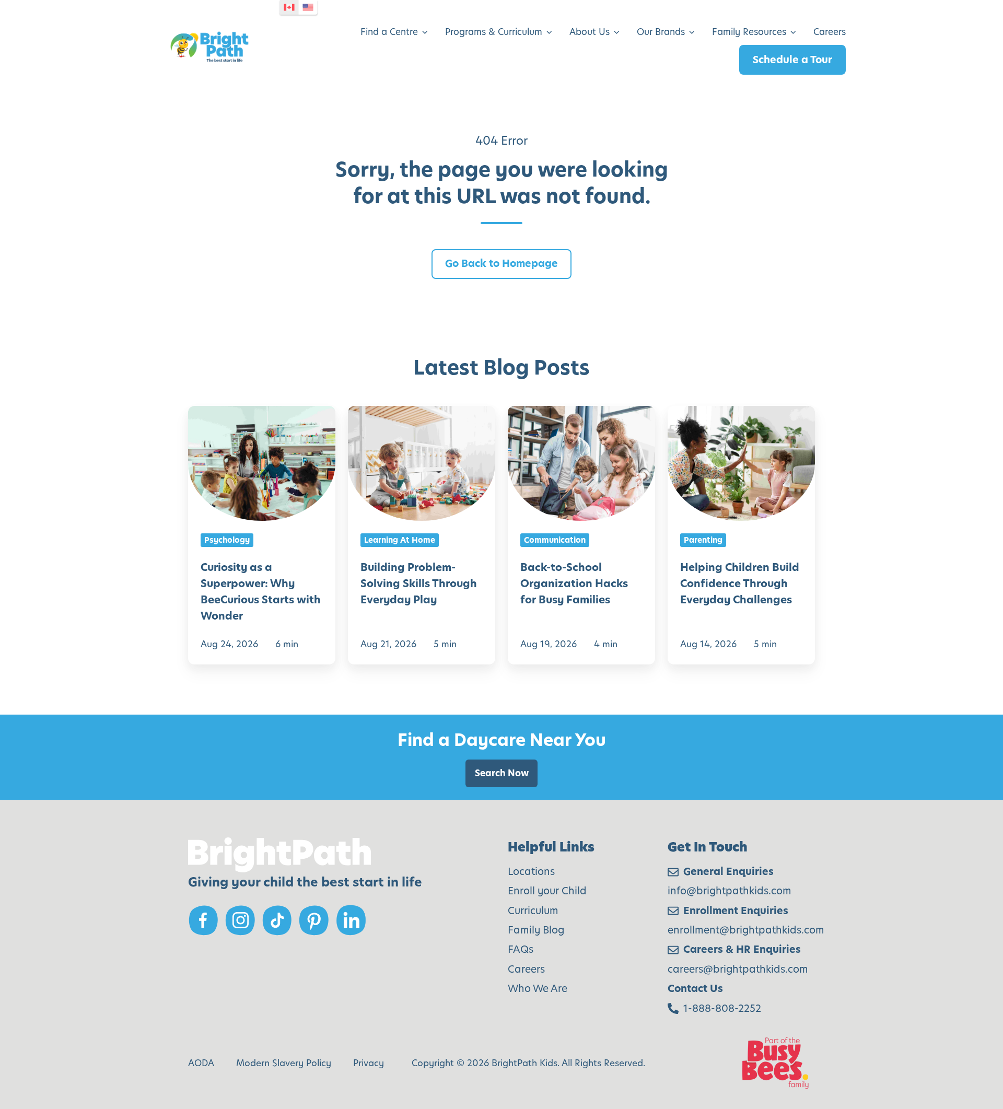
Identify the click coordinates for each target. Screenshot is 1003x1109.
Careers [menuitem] (829, 32)
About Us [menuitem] (589, 32)
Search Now (502, 773)
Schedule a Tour (792, 60)
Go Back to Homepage (501, 263)
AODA (201, 1063)
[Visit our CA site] (289, 7)
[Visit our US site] (308, 7)
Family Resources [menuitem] (749, 32)
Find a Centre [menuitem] (389, 32)
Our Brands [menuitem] (661, 32)
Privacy (368, 1063)
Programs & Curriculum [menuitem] (493, 32)
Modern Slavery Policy (283, 1063)
